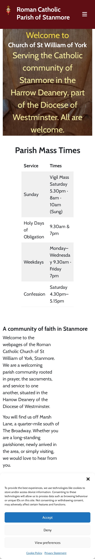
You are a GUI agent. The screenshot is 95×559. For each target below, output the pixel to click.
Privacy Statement (55, 553)
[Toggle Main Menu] (84, 14)
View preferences (47, 543)
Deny (48, 530)
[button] (88, 479)
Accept (47, 517)
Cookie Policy (34, 553)
